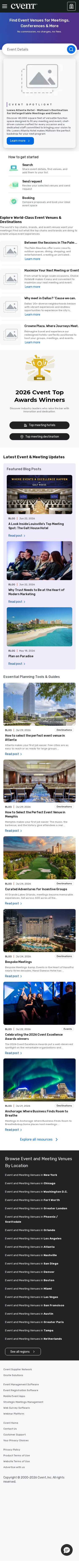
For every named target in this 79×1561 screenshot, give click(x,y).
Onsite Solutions (13, 1375)
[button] (51, 251)
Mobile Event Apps (14, 1396)
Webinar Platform (13, 1413)
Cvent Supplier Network (17, 1369)
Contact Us (10, 1428)
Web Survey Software (16, 1407)
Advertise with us (14, 1467)
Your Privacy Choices (16, 1440)
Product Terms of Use (16, 1455)
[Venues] (71, 6)
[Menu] (4, 6)
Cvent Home (10, 1422)
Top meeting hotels (42, 425)
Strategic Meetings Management (23, 1402)
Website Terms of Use (16, 1461)
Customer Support (14, 1434)
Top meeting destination (42, 436)
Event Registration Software (20, 1390)
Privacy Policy (11, 1449)
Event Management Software (21, 1384)
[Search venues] (71, 49)
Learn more (32, 259)
